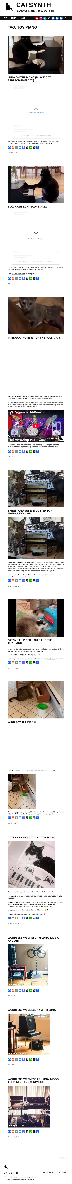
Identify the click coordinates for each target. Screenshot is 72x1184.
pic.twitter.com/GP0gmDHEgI (33, 651)
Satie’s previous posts (52, 575)
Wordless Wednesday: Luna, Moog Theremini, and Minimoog (33, 1081)
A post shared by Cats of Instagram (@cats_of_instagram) (36, 135)
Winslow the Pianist (23, 722)
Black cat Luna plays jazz (27, 206)
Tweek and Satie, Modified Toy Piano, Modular (30, 512)
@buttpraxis (51, 659)
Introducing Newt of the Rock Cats (34, 337)
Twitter (51, 892)
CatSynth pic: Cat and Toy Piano (31, 837)
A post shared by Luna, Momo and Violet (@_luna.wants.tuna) (36, 261)
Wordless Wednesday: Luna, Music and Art (33, 939)
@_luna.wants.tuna (18, 274)
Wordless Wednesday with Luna (32, 1009)
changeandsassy (16, 892)
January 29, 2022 (33, 655)
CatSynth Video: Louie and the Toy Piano (30, 642)
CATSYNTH (33, 5)
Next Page (63, 1158)
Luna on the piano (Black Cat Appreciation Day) (29, 79)
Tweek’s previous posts (16, 577)
